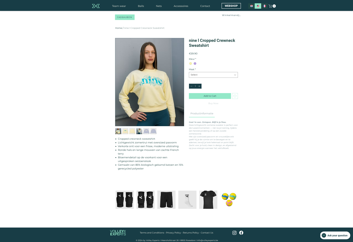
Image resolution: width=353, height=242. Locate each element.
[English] (258, 6)
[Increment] (199, 86)
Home (118, 28)
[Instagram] (234, 232)
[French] (264, 6)
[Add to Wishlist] (235, 96)
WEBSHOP (231, 5)
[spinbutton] (195, 86)
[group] (177, 206)
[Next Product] (242, 199)
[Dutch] (251, 6)
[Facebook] (241, 232)
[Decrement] (191, 86)
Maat (192, 69)
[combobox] (213, 75)
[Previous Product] (111, 199)
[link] (273, 6)
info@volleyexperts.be (207, 240)
